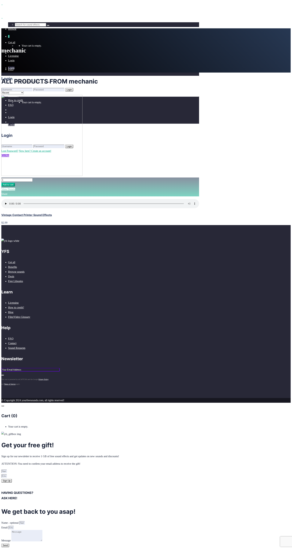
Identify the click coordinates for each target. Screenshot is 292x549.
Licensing (13, 302)
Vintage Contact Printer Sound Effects (26, 215)
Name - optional (10, 522)
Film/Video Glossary (19, 316)
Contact (12, 343)
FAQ (11, 338)
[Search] (48, 25)
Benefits (12, 267)
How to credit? (16, 307)
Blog (10, 312)
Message (6, 540)
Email (4, 527)
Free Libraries (15, 281)
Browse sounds (16, 271)
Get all (11, 262)
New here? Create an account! (35, 94)
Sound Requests (16, 348)
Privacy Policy (43, 379)
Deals (11, 276)
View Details (8, 189)
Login (11, 60)
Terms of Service (10, 384)
